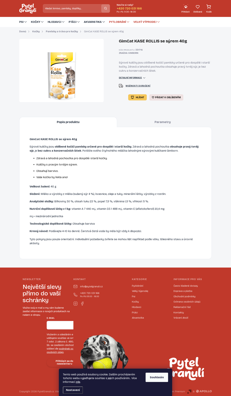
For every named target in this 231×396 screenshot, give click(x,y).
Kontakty (179, 312)
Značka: (128, 53)
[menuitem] (23, 22)
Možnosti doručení (138, 86)
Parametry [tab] (163, 122)
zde (78, 381)
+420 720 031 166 (89, 295)
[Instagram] (75, 302)
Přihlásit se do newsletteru (64, 362)
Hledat (105, 8)
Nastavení (73, 390)
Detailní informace (130, 78)
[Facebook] (82, 302)
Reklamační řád (182, 307)
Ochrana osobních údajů (187, 301)
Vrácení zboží (181, 317)
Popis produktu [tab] (68, 122)
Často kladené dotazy (186, 285)
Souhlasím (157, 377)
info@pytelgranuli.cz (91, 286)
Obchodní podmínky (184, 296)
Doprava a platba (183, 291)
